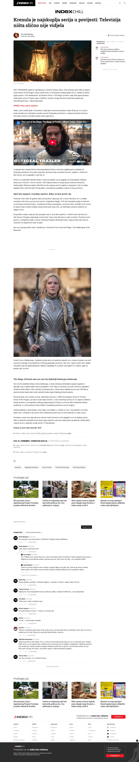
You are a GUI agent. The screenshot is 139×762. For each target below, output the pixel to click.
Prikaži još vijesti (110, 69)
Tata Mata (22, 599)
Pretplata (42, 3)
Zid (50, 3)
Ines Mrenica (28, 34)
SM (15, 538)
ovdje (62, 445)
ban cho (21, 627)
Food (52, 737)
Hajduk (34, 733)
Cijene (90, 3)
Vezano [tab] (120, 41)
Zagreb (16, 737)
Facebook (113, 727)
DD (16, 581)
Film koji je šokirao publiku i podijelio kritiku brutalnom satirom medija (112, 50)
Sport (64, 3)
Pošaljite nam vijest (113, 740)
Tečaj (90, 727)
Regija (15, 733)
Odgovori (72, 740)
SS (16, 657)
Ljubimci (53, 733)
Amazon (18, 467)
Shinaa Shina (23, 656)
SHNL (34, 737)
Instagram (113, 733)
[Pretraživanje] (123, 3)
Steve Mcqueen (24, 537)
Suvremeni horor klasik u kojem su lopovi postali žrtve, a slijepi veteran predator (113, 61)
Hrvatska (16, 730)
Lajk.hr (72, 733)
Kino (89, 733)
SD (16, 641)
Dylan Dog (22, 580)
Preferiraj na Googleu (117, 35)
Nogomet (35, 727)
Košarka (34, 740)
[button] (16, 488)
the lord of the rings (62, 467)
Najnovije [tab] (101, 41)
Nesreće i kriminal (19, 740)
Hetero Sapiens (24, 608)
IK (15, 619)
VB (16, 548)
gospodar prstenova (31, 467)
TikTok (112, 737)
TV (16, 590)
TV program (91, 730)
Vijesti (57, 3)
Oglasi (82, 3)
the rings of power (79, 467)
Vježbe (72, 737)
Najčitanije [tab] (111, 41)
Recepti (72, 730)
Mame (53, 740)
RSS (89, 740)
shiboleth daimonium (25, 639)
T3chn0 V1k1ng (24, 589)
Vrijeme (90, 737)
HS (16, 610)
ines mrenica (46, 467)
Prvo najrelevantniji (33, 532)
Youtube (112, 730)
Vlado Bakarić (23, 546)
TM (15, 600)
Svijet (15, 727)
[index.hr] (24, 3)
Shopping (54, 727)
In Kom (21, 618)
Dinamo (34, 730)
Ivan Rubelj (27, 554)
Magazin (54, 724)
